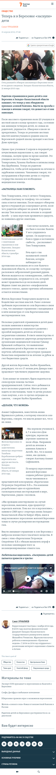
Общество (7, 11)
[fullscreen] (51, 591)
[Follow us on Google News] (34, 743)
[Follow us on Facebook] (16, 743)
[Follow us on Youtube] (4, 743)
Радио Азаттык (13, 571)
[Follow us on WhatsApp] (28, 743)
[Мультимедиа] (17, 771)
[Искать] (39, 771)
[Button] (22, 38)
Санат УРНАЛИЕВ (10, 27)
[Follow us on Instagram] (10, 743)
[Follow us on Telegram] (22, 743)
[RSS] (40, 743)
